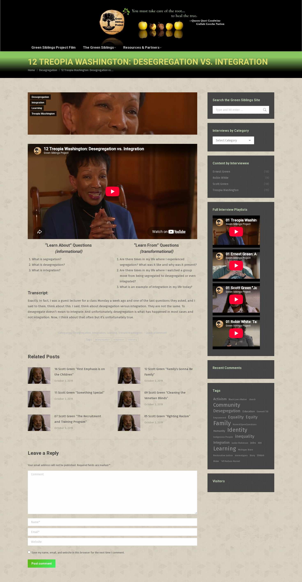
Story (252, 455)
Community (226, 405)
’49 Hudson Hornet (230, 461)
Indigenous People (223, 437)
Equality (236, 417)
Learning (37, 108)
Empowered (219, 417)
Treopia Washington (43, 113)
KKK (260, 443)
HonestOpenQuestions (244, 424)
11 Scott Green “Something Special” (79, 392)
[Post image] (39, 375)
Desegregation (40, 97)
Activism (220, 399)
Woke (216, 461)
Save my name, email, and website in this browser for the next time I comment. (77, 552)
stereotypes (241, 455)
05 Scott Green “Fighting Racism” (167, 416)
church (252, 399)
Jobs (253, 443)
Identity (237, 430)
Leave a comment (156, 332)
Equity (252, 417)
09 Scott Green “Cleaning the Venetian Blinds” (165, 395)
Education (248, 411)
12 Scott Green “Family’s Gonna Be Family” (168, 371)
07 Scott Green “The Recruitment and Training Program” (77, 419)
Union (260, 455)
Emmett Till (262, 411)
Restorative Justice (223, 455)
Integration (38, 102)
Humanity (219, 431)
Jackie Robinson (240, 443)
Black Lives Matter (238, 399)
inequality (244, 436)
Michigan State (245, 449)
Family (222, 423)
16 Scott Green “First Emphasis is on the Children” (79, 371)
